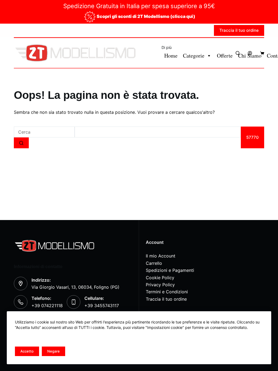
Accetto (27, 351)
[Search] (238, 53)
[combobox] (44, 132)
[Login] (250, 53)
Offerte (225, 55)
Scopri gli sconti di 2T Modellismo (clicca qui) (146, 16)
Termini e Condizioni (167, 291)
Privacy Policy (160, 284)
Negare (53, 351)
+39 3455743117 (101, 305)
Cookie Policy (160, 277)
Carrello (154, 263)
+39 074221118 (47, 305)
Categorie (193, 55)
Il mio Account (160, 256)
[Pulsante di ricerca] (21, 142)
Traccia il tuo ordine (239, 30)
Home (171, 55)
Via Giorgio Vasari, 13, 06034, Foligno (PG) (75, 287)
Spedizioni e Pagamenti (170, 270)
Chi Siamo (249, 55)
